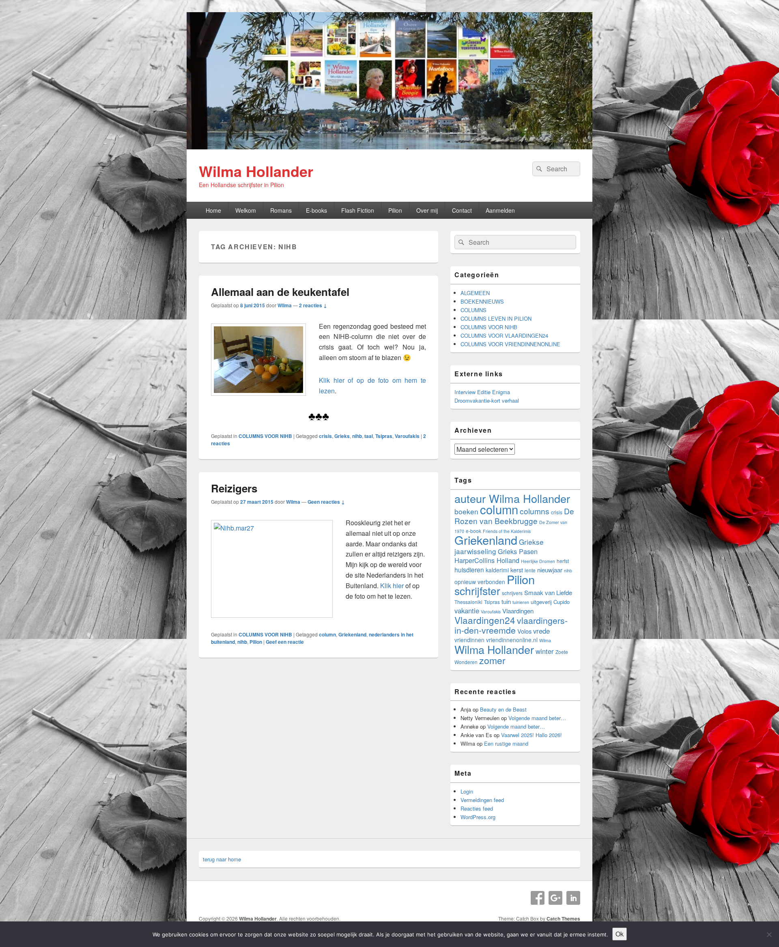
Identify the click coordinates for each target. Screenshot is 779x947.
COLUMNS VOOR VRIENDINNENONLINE (510, 344)
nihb (357, 436)
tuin (506, 601)
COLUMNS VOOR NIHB (265, 436)
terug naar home (222, 859)
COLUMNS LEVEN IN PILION (496, 318)
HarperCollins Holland (486, 560)
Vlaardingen (518, 610)
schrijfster (477, 590)
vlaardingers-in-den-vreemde (511, 625)
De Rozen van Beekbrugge (514, 515)
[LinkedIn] (573, 898)
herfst (563, 560)
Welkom (245, 210)
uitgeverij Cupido (550, 602)
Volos (524, 631)
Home (213, 210)
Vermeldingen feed (482, 800)
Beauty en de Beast (503, 709)
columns (534, 510)
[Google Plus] (555, 898)
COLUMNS (473, 310)
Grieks (342, 436)
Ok (619, 933)
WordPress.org (478, 817)
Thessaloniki (468, 601)
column (327, 634)
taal (368, 436)
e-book (473, 530)
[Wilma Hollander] (389, 146)
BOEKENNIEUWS (482, 301)
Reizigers (234, 488)
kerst (516, 569)
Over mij (427, 210)
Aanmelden (500, 210)
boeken (466, 511)
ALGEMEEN (475, 293)
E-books (316, 210)
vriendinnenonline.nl (512, 640)
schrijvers (512, 592)
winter (545, 651)
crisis (325, 436)
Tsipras (383, 436)
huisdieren (469, 569)
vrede (541, 631)
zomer (492, 660)
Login (467, 791)
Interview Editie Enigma (482, 392)
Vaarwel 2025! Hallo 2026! (531, 735)
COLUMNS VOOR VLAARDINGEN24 (504, 335)
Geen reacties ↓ (326, 501)
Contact (462, 210)
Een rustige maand (506, 743)
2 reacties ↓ (313, 305)
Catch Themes (563, 918)
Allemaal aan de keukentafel (280, 291)
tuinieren (520, 602)
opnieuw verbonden (479, 582)
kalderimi (497, 570)
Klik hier (392, 585)
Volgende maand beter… (537, 718)
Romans (281, 210)
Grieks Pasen (518, 551)
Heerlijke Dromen (538, 561)
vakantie (466, 610)
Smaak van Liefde (548, 592)
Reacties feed (477, 808)
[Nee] (769, 934)
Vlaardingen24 (484, 619)
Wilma (285, 305)
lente (530, 570)
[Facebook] (537, 898)
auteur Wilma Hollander (512, 498)
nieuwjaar (549, 569)
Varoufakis (407, 436)
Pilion (395, 210)
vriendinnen (469, 640)
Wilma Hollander (256, 170)
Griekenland (352, 634)
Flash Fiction (357, 210)
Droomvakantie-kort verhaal (486, 400)
